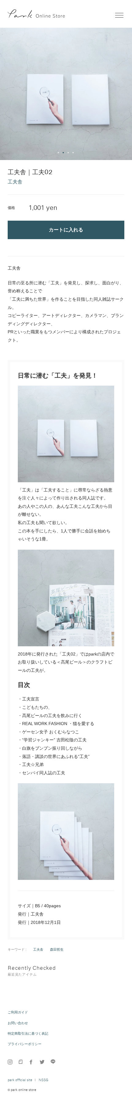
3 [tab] (68, 152)
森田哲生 (57, 949)
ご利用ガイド (18, 1012)
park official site (20, 1080)
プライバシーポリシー (24, 1044)
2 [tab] (63, 152)
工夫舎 (38, 949)
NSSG (43, 1080)
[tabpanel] (66, 94)
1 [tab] (58, 152)
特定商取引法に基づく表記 (28, 1033)
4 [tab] (73, 152)
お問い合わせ (18, 1023)
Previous (7, 94)
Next (125, 94)
